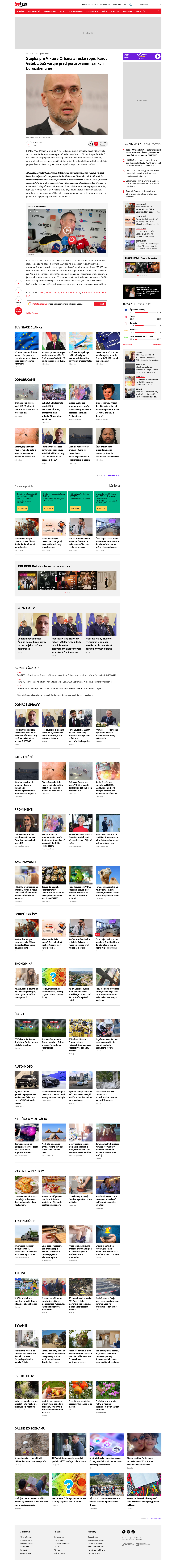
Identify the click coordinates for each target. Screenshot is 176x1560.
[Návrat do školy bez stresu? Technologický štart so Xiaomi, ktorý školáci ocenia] (54, 928)
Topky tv (115, 11)
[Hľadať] (158, 11)
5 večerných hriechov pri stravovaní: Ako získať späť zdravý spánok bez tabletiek (107, 1200)
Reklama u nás (59, 1537)
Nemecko (45, 1051)
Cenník (56, 1547)
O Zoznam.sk (25, 1531)
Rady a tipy (72, 1205)
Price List (57, 1550)
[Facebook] (123, 1532)
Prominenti (50, 11)
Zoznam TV (26, 608)
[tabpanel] (142, 173)
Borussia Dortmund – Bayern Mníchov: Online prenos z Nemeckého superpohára (53, 1043)
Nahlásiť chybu (32, 313)
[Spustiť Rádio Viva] (141, 54)
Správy (20, 652)
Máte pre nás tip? (94, 1553)
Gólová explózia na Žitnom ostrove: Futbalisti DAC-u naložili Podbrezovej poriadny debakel (80, 1045)
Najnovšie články (26, 667)
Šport (62, 11)
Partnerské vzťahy (143, 287)
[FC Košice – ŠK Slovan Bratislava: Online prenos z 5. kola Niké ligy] (27, 1028)
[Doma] (126, 330)
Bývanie (21, 1325)
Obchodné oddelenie (95, 1543)
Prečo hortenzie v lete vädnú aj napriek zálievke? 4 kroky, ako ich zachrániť (107, 1405)
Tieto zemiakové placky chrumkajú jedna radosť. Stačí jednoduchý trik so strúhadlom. (26, 1200)
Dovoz (41, 292)
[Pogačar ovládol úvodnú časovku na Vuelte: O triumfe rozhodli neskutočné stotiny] (108, 1028)
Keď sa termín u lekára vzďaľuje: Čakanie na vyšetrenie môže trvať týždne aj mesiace (79, 543)
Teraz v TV (129, 303)
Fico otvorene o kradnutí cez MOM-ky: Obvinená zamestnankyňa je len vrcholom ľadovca (53, 734)
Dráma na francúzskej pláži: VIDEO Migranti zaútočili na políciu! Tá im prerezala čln (80, 786)
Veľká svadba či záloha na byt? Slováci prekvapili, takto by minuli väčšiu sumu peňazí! (26, 993)
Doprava (98, 1103)
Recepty (44, 1415)
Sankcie (56, 292)
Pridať (101, 304)
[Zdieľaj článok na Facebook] (18, 293)
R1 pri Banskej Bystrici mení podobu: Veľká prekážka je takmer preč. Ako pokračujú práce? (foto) (80, 994)
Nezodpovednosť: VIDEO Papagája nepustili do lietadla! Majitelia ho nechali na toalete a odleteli (80, 893)
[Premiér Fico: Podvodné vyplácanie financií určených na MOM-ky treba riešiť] (108, 718)
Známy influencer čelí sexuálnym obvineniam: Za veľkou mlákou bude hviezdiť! (26, 838)
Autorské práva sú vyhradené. (132, 1539)
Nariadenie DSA (25, 1553)
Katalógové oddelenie (96, 1547)
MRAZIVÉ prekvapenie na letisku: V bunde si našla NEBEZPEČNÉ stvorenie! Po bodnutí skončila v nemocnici (64, 681)
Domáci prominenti (48, 849)
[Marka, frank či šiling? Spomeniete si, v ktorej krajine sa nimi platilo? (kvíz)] (54, 977)
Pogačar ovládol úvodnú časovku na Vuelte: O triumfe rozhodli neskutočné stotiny (107, 1043)
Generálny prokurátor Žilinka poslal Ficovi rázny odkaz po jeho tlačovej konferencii (32, 643)
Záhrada (71, 1410)
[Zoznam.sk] (129, 1545)
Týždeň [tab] (156, 144)
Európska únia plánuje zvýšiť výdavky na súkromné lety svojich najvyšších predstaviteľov (80, 356)
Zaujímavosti (76, 11)
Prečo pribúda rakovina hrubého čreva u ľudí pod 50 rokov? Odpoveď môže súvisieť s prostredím (80, 1251)
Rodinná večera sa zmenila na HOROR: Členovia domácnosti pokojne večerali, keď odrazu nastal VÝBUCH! (106, 788)
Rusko (64, 292)
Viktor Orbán (74, 292)
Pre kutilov (24, 1376)
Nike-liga (17, 1307)
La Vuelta (99, 1051)
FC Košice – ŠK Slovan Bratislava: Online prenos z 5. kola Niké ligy (26, 1042)
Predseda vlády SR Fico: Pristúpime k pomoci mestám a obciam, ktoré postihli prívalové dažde (99, 643)
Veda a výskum (46, 1260)
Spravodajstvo (93, 1537)
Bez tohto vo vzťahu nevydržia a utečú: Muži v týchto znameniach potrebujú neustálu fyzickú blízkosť (147, 293)
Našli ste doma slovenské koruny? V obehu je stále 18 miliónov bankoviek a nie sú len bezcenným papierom (107, 994)
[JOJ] (126, 317)
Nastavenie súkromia (27, 1543)
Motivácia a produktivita (76, 1155)
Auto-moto (24, 1066)
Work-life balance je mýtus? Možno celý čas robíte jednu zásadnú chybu (52, 1148)
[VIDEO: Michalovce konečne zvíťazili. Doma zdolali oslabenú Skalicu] (27, 1287)
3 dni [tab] (147, 144)
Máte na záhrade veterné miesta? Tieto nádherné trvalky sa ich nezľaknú (26, 1404)
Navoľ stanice (127, 344)
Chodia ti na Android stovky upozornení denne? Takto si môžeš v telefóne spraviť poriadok (107, 1250)
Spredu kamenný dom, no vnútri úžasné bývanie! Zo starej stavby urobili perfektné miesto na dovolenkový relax (53, 1356)
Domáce (20, 11)
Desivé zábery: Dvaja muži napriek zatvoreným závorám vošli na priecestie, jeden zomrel (107, 1302)
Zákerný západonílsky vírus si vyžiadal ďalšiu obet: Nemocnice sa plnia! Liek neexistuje (55, 695)
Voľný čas (141, 11)
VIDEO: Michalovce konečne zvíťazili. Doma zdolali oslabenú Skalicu (26, 1301)
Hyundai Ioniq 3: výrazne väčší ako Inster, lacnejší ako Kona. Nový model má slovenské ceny (80, 1096)
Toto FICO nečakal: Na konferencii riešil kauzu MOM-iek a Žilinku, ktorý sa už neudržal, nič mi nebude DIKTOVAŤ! (66, 675)
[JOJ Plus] (126, 337)
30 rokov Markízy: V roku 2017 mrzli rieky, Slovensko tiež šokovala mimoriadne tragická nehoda (80, 1304)
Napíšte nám (24, 1550)
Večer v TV (144, 303)
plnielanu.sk (73, 951)
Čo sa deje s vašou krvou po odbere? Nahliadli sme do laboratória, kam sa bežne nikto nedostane (107, 543)
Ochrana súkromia (26, 1540)
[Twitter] (133, 1532)
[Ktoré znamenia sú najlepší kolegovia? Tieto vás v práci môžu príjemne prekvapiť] (27, 1132)
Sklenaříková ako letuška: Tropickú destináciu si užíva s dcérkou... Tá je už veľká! (80, 838)
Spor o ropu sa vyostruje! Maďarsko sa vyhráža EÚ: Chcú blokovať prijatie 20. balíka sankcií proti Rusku (53, 356)
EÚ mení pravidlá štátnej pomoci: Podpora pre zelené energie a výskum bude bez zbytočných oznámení (26, 358)
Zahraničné (34, 11)
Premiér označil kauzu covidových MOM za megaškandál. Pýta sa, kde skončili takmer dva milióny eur (53, 1304)
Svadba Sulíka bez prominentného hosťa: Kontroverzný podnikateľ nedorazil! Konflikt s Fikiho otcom (53, 840)
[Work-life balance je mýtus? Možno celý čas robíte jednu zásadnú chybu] (54, 1132)
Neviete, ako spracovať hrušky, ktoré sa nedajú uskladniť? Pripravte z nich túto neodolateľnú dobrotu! (52, 1407)
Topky (41, 54)
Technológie (25, 1221)
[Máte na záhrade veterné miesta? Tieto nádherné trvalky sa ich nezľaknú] (27, 1390)
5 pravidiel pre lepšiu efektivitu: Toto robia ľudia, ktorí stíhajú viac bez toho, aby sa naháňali (80, 1148)
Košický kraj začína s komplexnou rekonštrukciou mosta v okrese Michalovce (106, 1096)
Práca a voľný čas (47, 1155)
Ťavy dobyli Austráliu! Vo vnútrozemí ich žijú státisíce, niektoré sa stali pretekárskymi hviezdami (107, 891)
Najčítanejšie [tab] (133, 144)
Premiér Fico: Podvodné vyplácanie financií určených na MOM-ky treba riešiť (107, 734)
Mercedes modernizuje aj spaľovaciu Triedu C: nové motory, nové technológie (53, 1094)
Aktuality (99, 1158)
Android (98, 1257)
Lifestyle (127, 11)
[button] (96, 144)
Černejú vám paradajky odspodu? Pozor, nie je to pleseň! (80, 1404)
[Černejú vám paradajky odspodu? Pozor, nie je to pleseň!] (81, 1390)
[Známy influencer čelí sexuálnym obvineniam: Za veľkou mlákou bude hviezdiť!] (27, 823)
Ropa (48, 292)
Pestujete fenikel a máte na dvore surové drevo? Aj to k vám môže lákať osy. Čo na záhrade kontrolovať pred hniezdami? (81, 1356)
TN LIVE (20, 1273)
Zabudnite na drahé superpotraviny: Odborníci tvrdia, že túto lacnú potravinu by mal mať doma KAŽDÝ (53, 893)
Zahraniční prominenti (22, 846)
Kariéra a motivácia (31, 1119)
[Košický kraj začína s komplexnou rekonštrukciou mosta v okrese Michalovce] (108, 1080)
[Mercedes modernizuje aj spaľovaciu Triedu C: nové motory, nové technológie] (54, 1080)
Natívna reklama (59, 1553)
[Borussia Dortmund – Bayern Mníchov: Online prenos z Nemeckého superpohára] (54, 1028)
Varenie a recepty (29, 1171)
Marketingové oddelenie (96, 1550)
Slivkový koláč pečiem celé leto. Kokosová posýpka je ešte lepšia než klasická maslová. (52, 1200)
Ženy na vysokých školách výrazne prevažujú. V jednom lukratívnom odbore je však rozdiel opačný (107, 1150)
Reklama (57, 1531)
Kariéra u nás (24, 1547)
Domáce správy (27, 704)
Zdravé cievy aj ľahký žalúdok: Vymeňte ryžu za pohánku (80, 1199)
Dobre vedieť (19, 550)
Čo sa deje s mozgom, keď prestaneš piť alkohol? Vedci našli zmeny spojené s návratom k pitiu (51, 1251)
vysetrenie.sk (46, 901)
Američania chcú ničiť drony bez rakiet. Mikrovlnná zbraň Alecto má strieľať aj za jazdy (26, 1250)
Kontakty (92, 1531)
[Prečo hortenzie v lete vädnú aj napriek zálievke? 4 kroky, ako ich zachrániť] (108, 1390)
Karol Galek (87, 292)
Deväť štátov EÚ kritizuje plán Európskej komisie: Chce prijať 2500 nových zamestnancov (107, 356)
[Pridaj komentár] (18, 284)
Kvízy (104, 11)
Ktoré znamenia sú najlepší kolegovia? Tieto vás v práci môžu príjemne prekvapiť (26, 1148)
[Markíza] (126, 310)
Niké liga (17, 1048)
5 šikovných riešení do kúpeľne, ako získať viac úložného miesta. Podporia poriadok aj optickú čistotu (25, 1356)
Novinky (71, 1103)
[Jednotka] (126, 324)
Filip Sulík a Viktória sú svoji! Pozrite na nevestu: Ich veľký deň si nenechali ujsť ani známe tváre (107, 838)
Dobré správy (26, 914)
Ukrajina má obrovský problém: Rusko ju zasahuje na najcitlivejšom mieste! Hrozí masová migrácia (60, 688)
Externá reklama (59, 1540)
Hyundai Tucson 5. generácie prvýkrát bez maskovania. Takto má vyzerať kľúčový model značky (25, 1097)
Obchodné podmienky (61, 1543)
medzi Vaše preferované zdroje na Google (57, 304)
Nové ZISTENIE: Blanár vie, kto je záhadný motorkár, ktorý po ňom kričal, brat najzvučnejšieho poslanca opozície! (80, 735)
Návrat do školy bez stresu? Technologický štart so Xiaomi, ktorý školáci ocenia (52, 543)
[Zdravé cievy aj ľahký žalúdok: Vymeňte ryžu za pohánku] (81, 1185)
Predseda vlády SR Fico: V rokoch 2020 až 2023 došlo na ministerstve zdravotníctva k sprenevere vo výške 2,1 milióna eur (67, 645)
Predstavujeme (19, 1106)
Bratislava (99, 741)
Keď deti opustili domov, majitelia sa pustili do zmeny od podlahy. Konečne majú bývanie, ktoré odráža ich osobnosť (107, 1356)
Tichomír (113, 4)
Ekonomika (92, 11)
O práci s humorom (21, 1155)
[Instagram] (128, 1532)
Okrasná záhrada (20, 1410)
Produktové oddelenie (96, 1540)
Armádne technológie (22, 1257)
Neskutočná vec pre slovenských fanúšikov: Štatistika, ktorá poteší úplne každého (25, 543)
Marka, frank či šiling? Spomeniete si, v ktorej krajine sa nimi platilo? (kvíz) (52, 993)
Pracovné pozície (24, 486)
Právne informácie (26, 1537)
